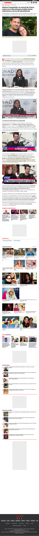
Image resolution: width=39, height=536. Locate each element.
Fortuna (23, 520)
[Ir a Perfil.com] (35, 0)
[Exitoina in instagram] (31, 2)
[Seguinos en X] (36, 2)
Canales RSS (8, 523)
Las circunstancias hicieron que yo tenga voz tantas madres (20, 160)
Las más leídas (6, 365)
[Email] (35, 56)
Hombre (27, 520)
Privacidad (27, 523)
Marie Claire (18, 520)
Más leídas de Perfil (7, 410)
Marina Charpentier (17, 240)
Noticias (12, 520)
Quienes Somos (14, 523)
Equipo (32, 523)
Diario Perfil (3, 520)
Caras (8, 520)
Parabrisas (33, 520)
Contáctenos (21, 523)
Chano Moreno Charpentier (7, 240)
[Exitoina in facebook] (34, 2)
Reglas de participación (17, 525)
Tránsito (24, 525)
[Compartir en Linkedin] (34, 55)
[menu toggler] (3, 2)
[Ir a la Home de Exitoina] (8, 2)
